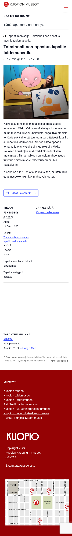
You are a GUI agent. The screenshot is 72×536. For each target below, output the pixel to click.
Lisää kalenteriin (21, 193)
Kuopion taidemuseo (47, 212)
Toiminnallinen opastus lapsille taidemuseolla (16, 239)
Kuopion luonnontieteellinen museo (26, 413)
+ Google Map (28, 348)
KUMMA (8, 339)
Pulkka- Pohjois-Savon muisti (22, 417)
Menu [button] (62, 6)
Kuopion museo (13, 391)
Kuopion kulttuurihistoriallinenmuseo (27, 409)
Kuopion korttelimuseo (18, 400)
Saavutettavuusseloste (20, 465)
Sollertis (10, 457)
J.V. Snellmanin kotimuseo (20, 404)
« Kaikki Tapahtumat (16, 16)
